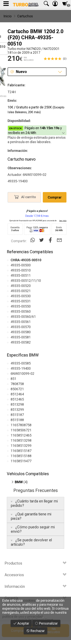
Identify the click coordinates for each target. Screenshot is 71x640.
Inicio (7, 16)
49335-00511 (21, 275)
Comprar (55, 197)
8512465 (17, 399)
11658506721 (21, 430)
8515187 (17, 415)
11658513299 (21, 446)
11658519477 (21, 461)
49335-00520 (21, 286)
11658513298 (21, 440)
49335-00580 (21, 332)
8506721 (17, 389)
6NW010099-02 (22, 374)
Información (15, 586)
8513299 (17, 410)
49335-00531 (21, 301)
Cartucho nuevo (22, 159)
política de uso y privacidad (22, 616)
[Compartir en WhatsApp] (33, 240)
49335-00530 (21, 296)
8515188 (17, 420)
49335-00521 (21, 291)
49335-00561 (21, 322)
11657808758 (21, 425)
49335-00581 (21, 337)
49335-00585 (21, 363)
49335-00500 (21, 265)
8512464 (17, 394)
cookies (29, 600)
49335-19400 (21, 368)
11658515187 (21, 451)
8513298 (17, 404)
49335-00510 (21, 270)
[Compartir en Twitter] (42, 240)
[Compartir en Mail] (59, 240)
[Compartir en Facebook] (51, 240)
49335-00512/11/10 (26, 281)
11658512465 (21, 435)
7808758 (17, 384)
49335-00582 (21, 342)
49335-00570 (21, 327)
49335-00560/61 (23, 317)
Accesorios (14, 575)
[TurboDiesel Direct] (25, 4)
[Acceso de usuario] (55, 4)
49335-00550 (21, 306)
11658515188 (21, 456)
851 (13, 379)
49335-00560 (21, 311)
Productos (13, 563)
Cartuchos (25, 16)
